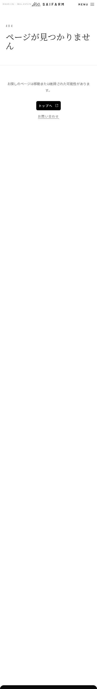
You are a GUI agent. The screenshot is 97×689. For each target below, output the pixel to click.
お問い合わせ (48, 116)
